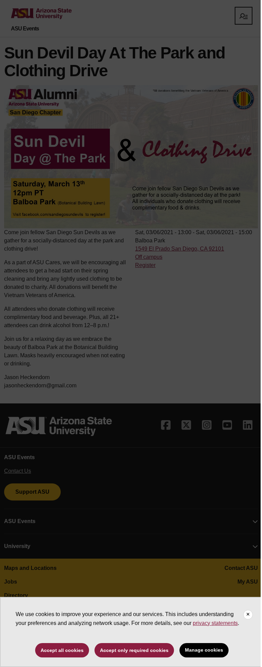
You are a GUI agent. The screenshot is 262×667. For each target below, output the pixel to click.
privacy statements (215, 623)
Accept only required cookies (134, 650)
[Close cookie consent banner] (248, 614)
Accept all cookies (62, 650)
